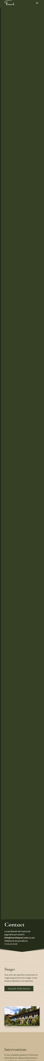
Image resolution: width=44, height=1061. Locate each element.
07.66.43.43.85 (10, 944)
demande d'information (19, 988)
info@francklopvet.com (16, 937)
